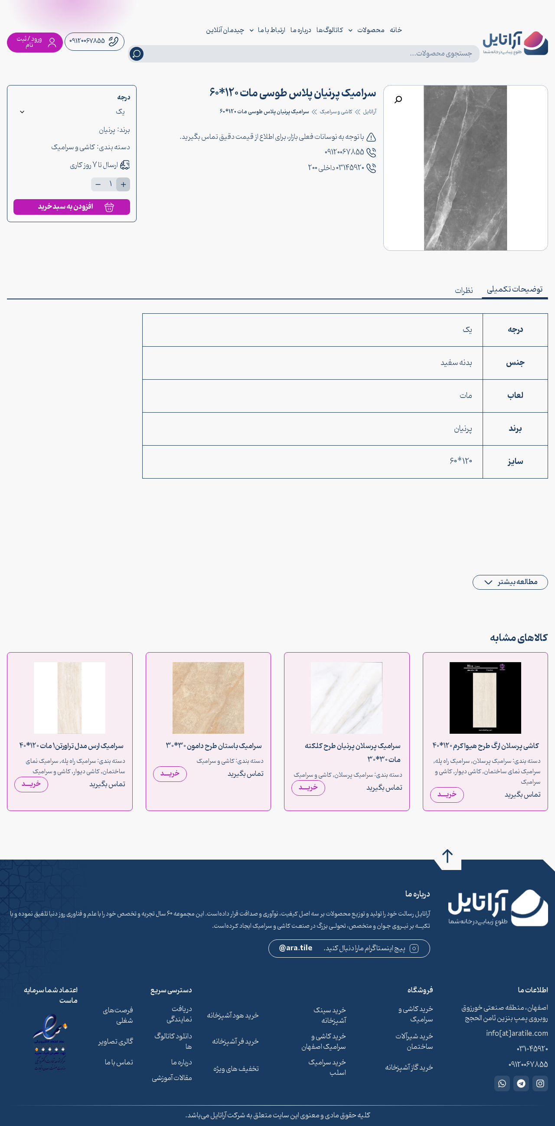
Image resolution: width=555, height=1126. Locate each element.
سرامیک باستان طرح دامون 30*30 (214, 746)
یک (467, 330)
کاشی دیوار (468, 771)
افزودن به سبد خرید (65, 206)
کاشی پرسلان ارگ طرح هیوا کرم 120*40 (486, 746)
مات (466, 396)
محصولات (371, 30)
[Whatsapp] (502, 1083)
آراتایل (369, 112)
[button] (398, 100)
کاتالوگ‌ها (330, 30)
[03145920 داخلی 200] (371, 168)
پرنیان (107, 130)
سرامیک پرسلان (492, 761)
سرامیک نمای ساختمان (512, 771)
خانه (396, 30)
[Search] (137, 54)
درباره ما (301, 30)
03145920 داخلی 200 (336, 168)
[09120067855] (371, 153)
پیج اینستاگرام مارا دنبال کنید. (342, 948)
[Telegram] (521, 1083)
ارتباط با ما (271, 30)
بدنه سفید (456, 363)
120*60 (461, 462)
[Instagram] (540, 1083)
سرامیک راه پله (452, 761)
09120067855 (344, 153)
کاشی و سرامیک (336, 112)
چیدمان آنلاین (225, 30)
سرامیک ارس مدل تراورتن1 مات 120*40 (72, 746)
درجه (123, 98)
